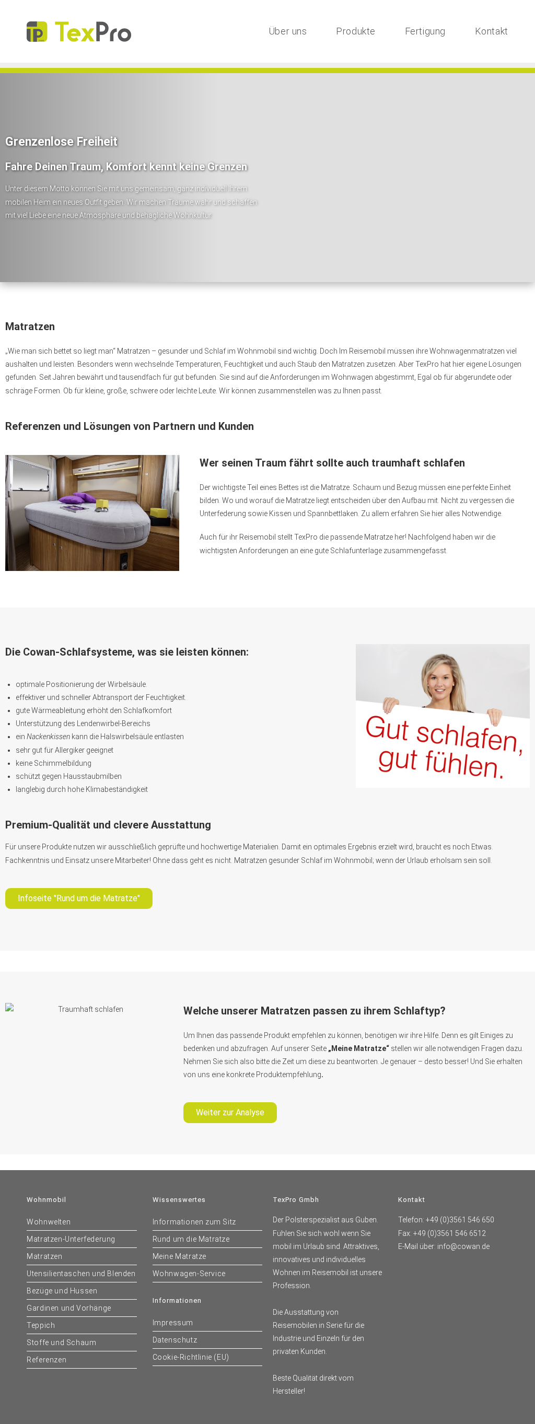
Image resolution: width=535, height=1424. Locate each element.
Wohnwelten (49, 1222)
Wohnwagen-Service (189, 1273)
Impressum (173, 1322)
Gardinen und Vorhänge (69, 1308)
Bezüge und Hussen (62, 1291)
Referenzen (46, 1360)
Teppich (41, 1325)
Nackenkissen (48, 736)
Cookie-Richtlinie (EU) (191, 1357)
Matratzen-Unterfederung (71, 1239)
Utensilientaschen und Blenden (81, 1273)
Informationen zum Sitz (194, 1222)
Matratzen (44, 1256)
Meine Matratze (179, 1256)
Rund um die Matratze (191, 1239)
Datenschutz (175, 1340)
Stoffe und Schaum (61, 1342)
